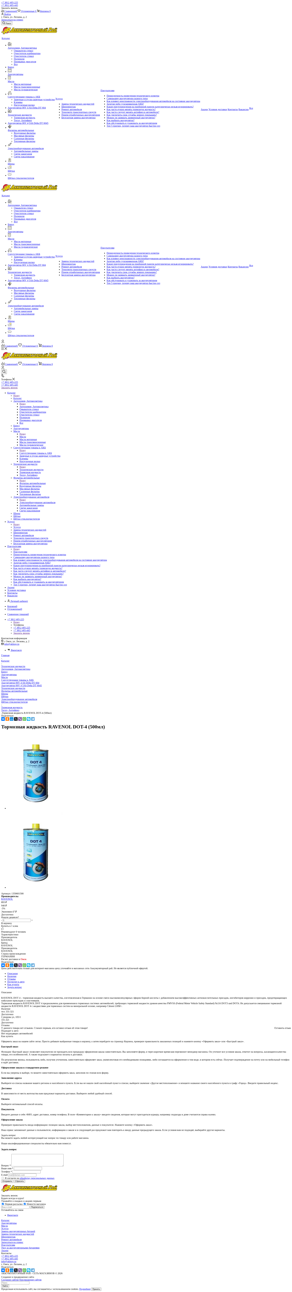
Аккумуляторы (9, 674)
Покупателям (20, 552)
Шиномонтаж (8, 1237)
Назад (16, 395)
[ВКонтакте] (3, 719)
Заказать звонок (9, 387)
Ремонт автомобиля (11, 1239)
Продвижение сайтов (30, 1279)
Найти (5, 1286)
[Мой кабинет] (2, 342)
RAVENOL (7, 899)
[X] (16, 719)
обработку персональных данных (37, 1178)
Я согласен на (29, 1178)
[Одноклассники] (7, 719)
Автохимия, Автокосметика (34, 406)
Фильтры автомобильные (32, 483)
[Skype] (28, 719)
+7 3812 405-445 (9, 5)
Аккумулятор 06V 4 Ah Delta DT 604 (20, 682)
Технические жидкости (31, 469)
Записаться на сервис (12, 19)
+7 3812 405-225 (9, 2)
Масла (22, 436)
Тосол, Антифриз (10, 710)
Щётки (4, 696)
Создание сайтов (10, 1279)
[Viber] (20, 719)
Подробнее (85, 1289)
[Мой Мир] (11, 719)
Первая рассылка (13, 1204)
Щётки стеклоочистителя (14, 702)
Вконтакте (16, 650)
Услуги (17, 527)
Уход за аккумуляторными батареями (20, 1247)
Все (16, 64)
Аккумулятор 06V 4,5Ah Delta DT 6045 (21, 685)
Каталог (17, 398)
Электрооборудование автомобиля (37, 502)
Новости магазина (36, 1204)
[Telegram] (33, 719)
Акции (4, 1250)
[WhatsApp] (24, 719)
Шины (4, 693)
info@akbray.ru (11, 644)
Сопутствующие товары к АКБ (35, 453)
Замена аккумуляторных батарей (18, 1231)
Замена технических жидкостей (17, 1234)
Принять (96, 1289)
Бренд (4, 672)
